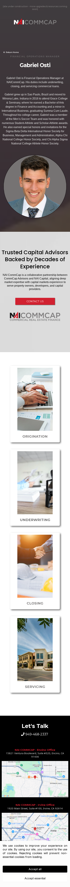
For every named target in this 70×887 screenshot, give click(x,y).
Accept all (35, 869)
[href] (35, 779)
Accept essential (35, 878)
